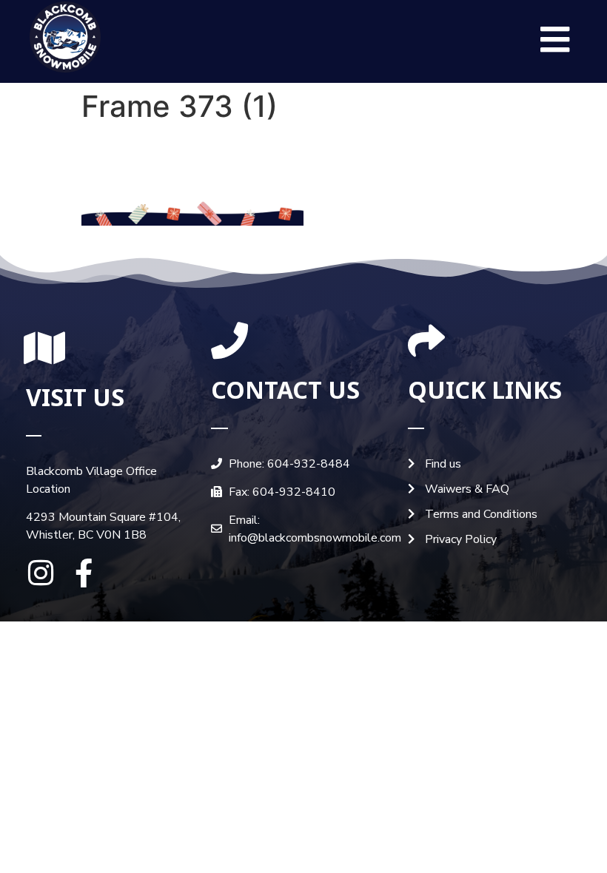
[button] (555, 39)
